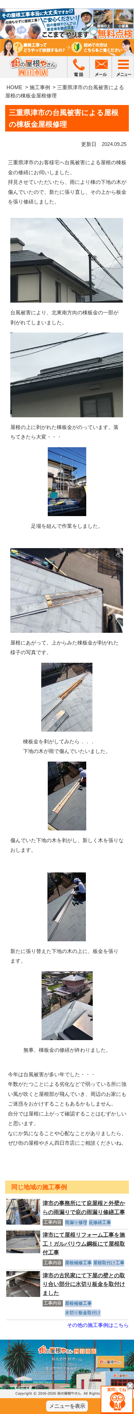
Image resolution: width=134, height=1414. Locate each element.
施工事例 (40, 87)
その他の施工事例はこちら (98, 1325)
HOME (14, 87)
